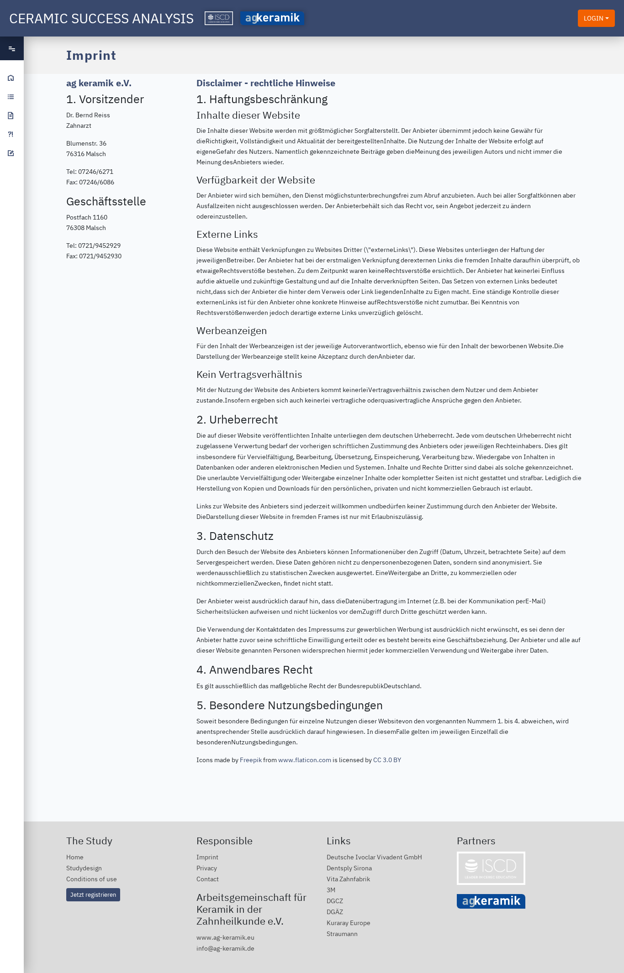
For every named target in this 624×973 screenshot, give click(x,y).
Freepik (251, 759)
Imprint (207, 857)
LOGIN (593, 18)
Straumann (342, 933)
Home (75, 857)
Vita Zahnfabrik (348, 878)
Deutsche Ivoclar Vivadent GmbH (374, 857)
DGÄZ (335, 911)
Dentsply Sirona (349, 867)
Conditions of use (91, 878)
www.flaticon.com (304, 759)
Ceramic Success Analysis (101, 18)
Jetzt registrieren (93, 894)
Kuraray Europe (348, 922)
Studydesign (84, 867)
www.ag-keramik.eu (225, 937)
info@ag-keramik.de (225, 948)
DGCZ (335, 900)
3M (331, 889)
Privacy (206, 867)
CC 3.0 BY (387, 759)
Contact (207, 878)
